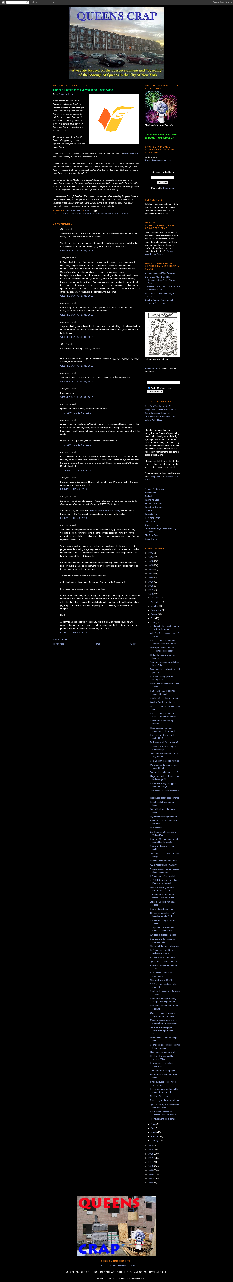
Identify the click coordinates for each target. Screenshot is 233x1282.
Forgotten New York (154, 507)
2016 (150, 594)
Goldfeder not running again (162, 1070)
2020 (150, 577)
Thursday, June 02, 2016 (75, 413)
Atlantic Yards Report (155, 489)
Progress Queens (66, 94)
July (153, 618)
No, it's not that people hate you (164, 946)
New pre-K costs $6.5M (161, 980)
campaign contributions (106, 214)
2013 (150, 1154)
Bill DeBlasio (84, 214)
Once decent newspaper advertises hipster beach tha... (162, 1030)
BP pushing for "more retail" (163, 876)
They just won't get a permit (162, 1119)
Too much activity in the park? (164, 772)
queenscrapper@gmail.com (116, 1265)
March (154, 1132)
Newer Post (58, 644)
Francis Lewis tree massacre (163, 861)
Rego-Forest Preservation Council (160, 409)
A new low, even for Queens (163, 957)
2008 (150, 1174)
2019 (150, 582)
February (155, 1136)
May (153, 1124)
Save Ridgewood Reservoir (157, 413)
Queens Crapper (73, 211)
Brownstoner (150, 492)
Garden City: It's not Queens (163, 702)
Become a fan (151, 368)
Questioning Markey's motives (164, 961)
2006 (150, 1182)
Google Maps (156, 476)
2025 (150, 557)
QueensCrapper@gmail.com (158, 160)
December (156, 598)
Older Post (135, 644)
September (156, 610)
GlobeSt (148, 510)
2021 (150, 573)
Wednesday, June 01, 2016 (76, 250)
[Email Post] (95, 211)
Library (124, 214)
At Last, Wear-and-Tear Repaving (160, 273)
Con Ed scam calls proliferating (164, 761)
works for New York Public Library (104, 511)
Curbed (148, 496)
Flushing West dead (159, 1096)
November (156, 602)
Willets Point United (154, 420)
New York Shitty (152, 518)
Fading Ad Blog (152, 500)
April (153, 1128)
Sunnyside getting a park (161, 909)
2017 (150, 590)
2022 (150, 569)
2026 (150, 553)
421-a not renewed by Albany (163, 865)
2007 (150, 1178)
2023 (150, 565)
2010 (150, 1166)
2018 (150, 586)
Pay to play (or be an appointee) (164, 1100)
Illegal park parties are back (162, 1052)
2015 (150, 1145)
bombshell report (131, 153)
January (155, 1140)
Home (97, 644)
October (155, 606)
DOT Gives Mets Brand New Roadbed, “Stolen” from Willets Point (160, 280)
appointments (68, 214)
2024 (150, 561)
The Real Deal (151, 535)
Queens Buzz (151, 521)
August (154, 614)
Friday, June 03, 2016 (73, 489)
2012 (150, 1158)
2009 (150, 1170)
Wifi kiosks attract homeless (163, 935)
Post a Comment (61, 639)
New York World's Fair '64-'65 (158, 406)
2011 (150, 1162)
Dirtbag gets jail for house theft (164, 742)
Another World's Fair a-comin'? (164, 698)
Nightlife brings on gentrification (164, 816)
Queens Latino (151, 525)
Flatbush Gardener (153, 503)
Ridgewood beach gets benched (164, 798)
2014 (150, 1150)
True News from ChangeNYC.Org (160, 417)
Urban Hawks (151, 539)
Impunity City (151, 514)
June (153, 622)
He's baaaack (156, 828)
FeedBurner (168, 188)
